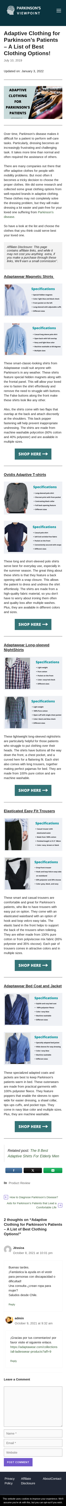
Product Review (19, 1183)
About (47, 1478)
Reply (12, 1304)
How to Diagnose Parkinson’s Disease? (34, 1197)
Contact (56, 1478)
